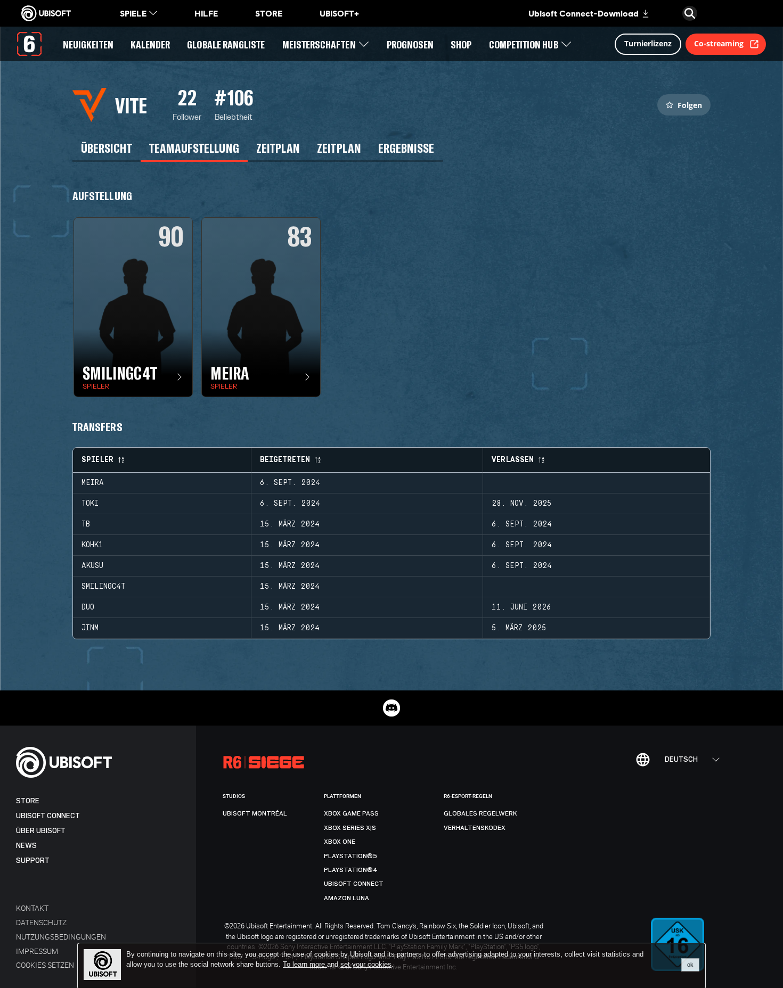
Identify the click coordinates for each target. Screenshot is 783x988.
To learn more (305, 964)
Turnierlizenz (648, 43)
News (26, 846)
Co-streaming (719, 43)
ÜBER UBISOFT (41, 831)
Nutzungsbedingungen (61, 937)
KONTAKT (32, 908)
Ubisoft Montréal (255, 813)
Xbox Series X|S (350, 827)
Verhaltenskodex (474, 827)
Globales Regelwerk (480, 813)
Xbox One (339, 841)
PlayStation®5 (350, 856)
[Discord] (391, 708)
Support (33, 860)
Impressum (37, 951)
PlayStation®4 (351, 870)
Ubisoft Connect (48, 816)
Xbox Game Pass (351, 813)
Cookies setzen (45, 965)
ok (690, 964)
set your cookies (365, 964)
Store (27, 801)
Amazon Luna (346, 898)
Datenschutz (41, 922)
